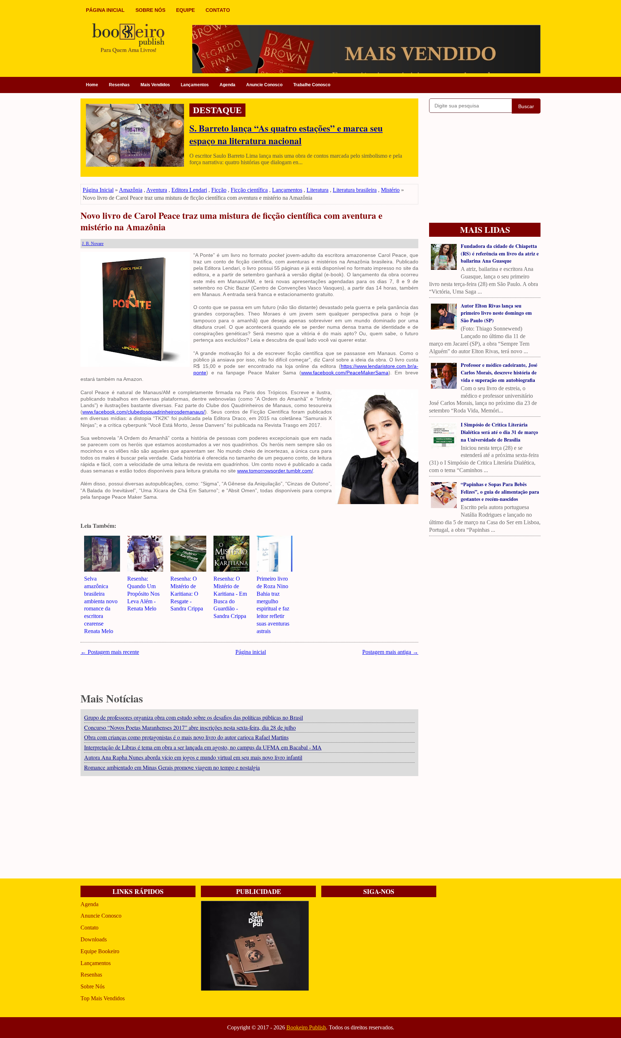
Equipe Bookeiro (99, 951)
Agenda (227, 84)
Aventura (156, 190)
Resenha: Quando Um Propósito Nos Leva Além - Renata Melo (143, 594)
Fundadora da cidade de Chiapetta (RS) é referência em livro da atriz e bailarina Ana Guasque (500, 253)
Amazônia (130, 190)
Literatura (317, 190)
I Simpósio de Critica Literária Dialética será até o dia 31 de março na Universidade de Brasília (499, 432)
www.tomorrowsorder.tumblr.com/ (275, 471)
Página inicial (250, 652)
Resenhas (119, 84)
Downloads (93, 939)
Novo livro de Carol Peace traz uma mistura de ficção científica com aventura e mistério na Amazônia (231, 221)
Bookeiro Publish (306, 1027)
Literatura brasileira (355, 190)
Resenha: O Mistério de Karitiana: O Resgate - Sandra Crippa (186, 594)
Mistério (390, 190)
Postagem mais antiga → (390, 652)
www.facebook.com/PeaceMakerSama (344, 372)
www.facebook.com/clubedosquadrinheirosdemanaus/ (143, 412)
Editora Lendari (189, 190)
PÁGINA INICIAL (105, 10)
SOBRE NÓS (150, 10)
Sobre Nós (92, 986)
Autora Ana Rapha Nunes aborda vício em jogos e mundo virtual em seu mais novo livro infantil (193, 757)
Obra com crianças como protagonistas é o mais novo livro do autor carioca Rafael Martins (186, 737)
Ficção (218, 190)
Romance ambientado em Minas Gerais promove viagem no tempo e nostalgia (172, 767)
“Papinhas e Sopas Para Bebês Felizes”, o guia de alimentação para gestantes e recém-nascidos (500, 491)
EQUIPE (185, 10)
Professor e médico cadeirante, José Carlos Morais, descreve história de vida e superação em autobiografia (499, 372)
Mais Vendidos (155, 84)
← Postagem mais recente (109, 652)
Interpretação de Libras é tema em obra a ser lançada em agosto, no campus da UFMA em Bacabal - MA (203, 747)
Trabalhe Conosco (311, 84)
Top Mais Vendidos (102, 998)
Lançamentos (195, 84)
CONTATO (218, 10)
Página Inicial (98, 190)
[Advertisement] (249, 828)
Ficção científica (249, 190)
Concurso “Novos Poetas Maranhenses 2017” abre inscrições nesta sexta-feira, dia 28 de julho (190, 727)
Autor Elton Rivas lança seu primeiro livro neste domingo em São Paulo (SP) (496, 313)
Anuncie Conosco (264, 84)
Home (92, 84)
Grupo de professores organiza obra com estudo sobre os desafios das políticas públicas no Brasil (193, 717)
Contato (89, 927)
